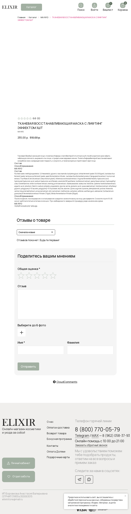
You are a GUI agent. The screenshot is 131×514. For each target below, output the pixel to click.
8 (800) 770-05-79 (97, 429)
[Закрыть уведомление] (125, 496)
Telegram (82, 435)
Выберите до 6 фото (32, 325)
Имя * (21, 342)
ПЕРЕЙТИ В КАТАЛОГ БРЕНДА (25, 206)
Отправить (28, 366)
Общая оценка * (29, 269)
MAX (95, 435)
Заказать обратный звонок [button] (91, 445)
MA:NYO (44, 17)
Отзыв (22, 286)
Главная (21, 17)
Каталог (33, 17)
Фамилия (73, 342)
